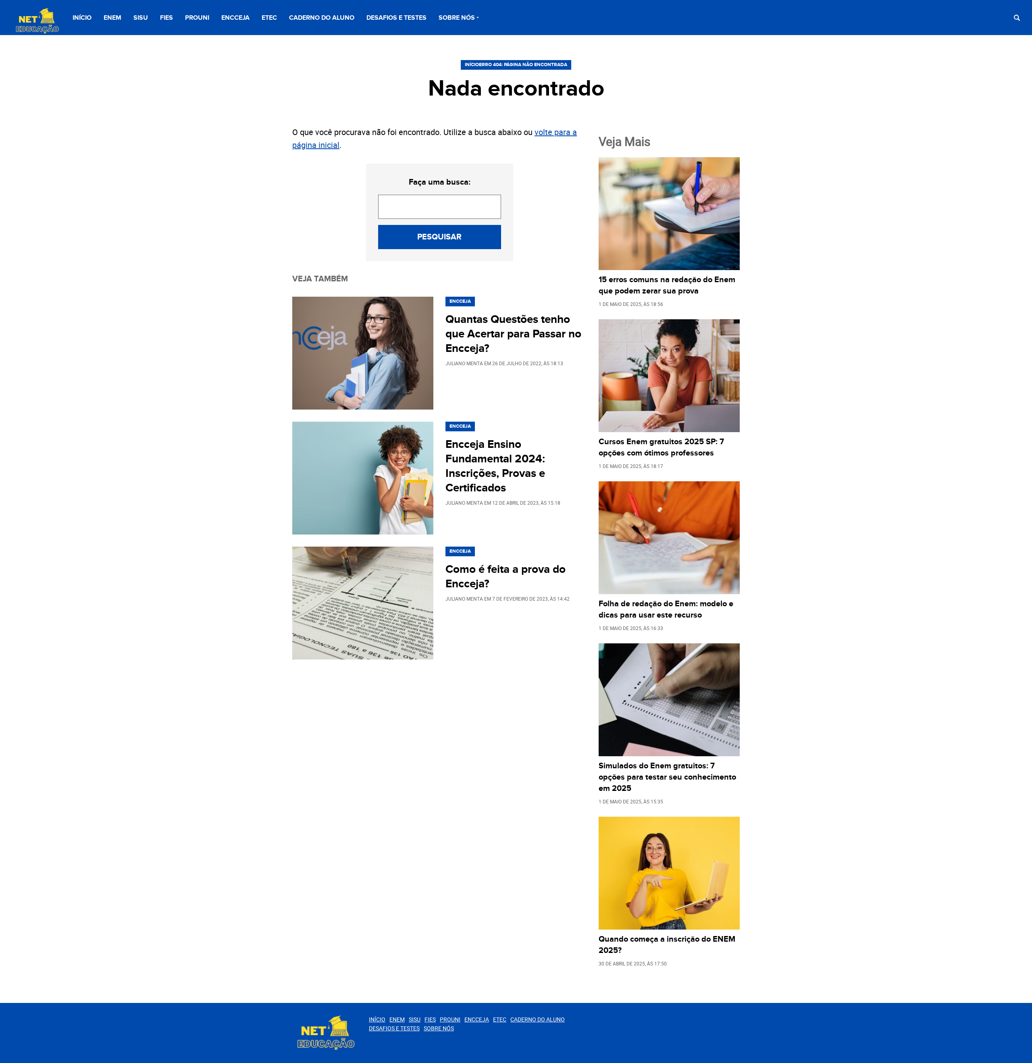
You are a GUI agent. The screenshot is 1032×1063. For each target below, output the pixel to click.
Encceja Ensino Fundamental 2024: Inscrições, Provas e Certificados (495, 466)
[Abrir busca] (1017, 18)
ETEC (269, 18)
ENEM (112, 18)
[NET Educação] (36, 21)
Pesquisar (439, 237)
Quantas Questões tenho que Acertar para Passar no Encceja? (513, 334)
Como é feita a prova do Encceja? (505, 577)
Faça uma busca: (439, 182)
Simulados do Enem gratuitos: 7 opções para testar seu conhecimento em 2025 (667, 777)
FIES (166, 18)
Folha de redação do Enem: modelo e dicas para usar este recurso (666, 609)
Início (82, 18)
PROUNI (197, 18)
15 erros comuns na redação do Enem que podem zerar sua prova (667, 285)
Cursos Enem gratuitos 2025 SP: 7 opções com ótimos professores (661, 447)
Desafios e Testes (396, 18)
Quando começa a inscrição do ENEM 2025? (667, 944)
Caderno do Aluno (321, 18)
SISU (140, 18)
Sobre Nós (457, 18)
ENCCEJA (235, 18)
